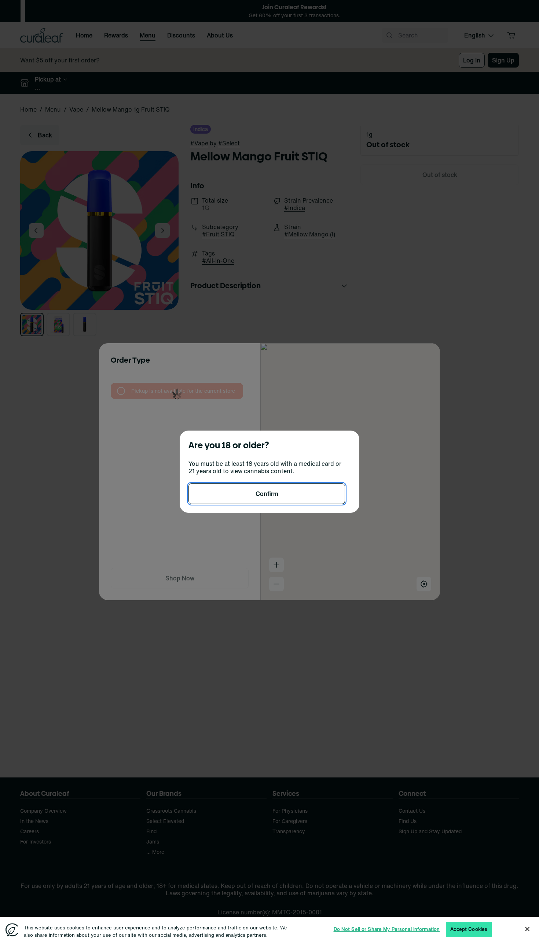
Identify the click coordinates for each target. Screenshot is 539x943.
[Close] (527, 929)
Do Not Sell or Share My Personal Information (387, 929)
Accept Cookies (468, 929)
